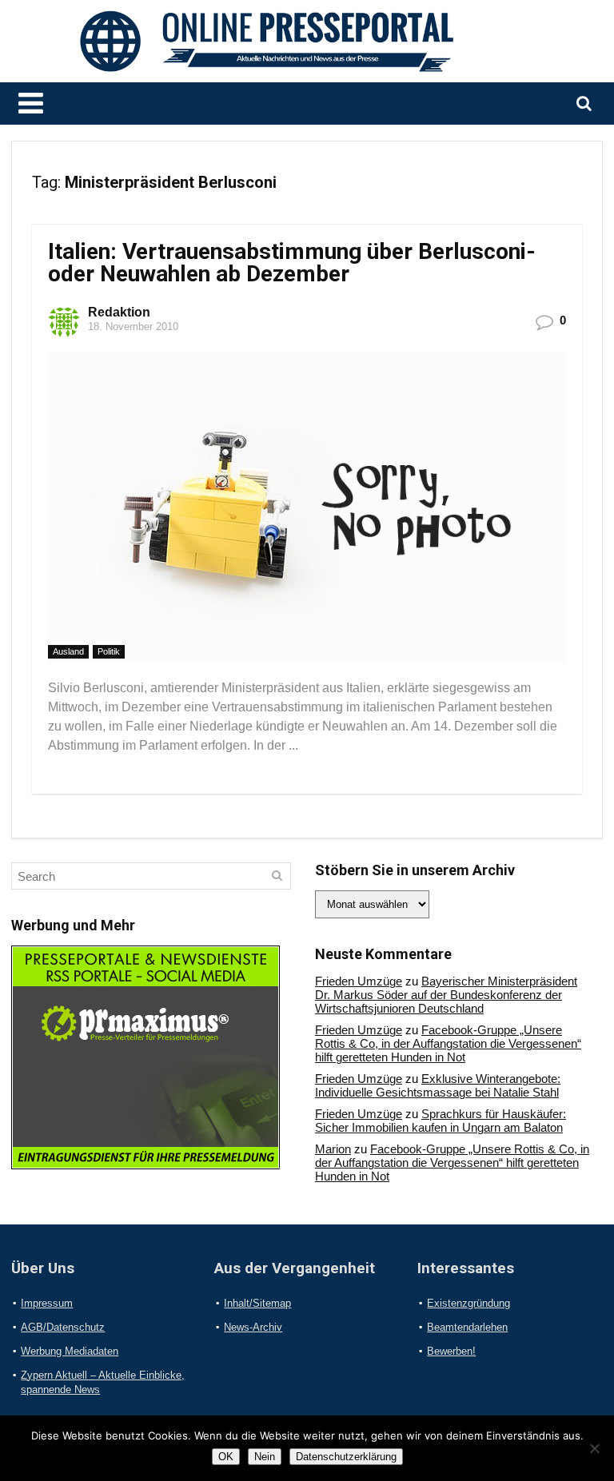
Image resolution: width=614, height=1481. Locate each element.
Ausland (68, 651)
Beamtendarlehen (467, 1327)
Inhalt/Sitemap (257, 1303)
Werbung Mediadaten (69, 1351)
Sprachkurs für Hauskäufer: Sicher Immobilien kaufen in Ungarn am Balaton (440, 1120)
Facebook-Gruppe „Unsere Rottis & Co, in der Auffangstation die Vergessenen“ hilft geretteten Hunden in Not (448, 1043)
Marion (333, 1149)
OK (225, 1457)
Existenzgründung (468, 1303)
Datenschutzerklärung (346, 1457)
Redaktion (119, 312)
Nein (264, 1457)
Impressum (47, 1303)
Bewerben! (451, 1351)
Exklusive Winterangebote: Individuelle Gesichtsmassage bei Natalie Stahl (437, 1085)
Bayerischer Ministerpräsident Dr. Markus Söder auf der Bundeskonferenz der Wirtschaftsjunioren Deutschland (446, 994)
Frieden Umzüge (358, 981)
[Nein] (594, 1448)
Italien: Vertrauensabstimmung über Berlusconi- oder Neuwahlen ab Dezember (292, 262)
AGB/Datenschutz (63, 1327)
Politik (109, 651)
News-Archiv (253, 1327)
